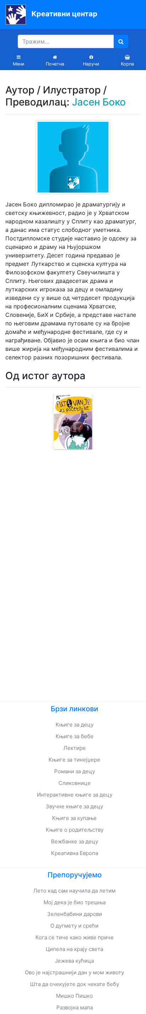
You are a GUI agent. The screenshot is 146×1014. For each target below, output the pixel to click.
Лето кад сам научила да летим (74, 890)
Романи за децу (74, 771)
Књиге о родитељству (74, 829)
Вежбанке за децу (74, 841)
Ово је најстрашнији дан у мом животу (74, 972)
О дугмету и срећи (74, 925)
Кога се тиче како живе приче (74, 937)
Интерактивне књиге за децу (74, 794)
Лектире (74, 748)
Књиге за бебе (75, 736)
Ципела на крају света (74, 949)
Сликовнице (74, 783)
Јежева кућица (74, 960)
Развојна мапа (74, 1007)
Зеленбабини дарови (74, 914)
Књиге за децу (75, 724)
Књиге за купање (74, 818)
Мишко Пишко (74, 995)
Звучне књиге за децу (74, 806)
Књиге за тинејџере (74, 759)
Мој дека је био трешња (75, 902)
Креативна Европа (74, 853)
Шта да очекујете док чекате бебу (74, 984)
